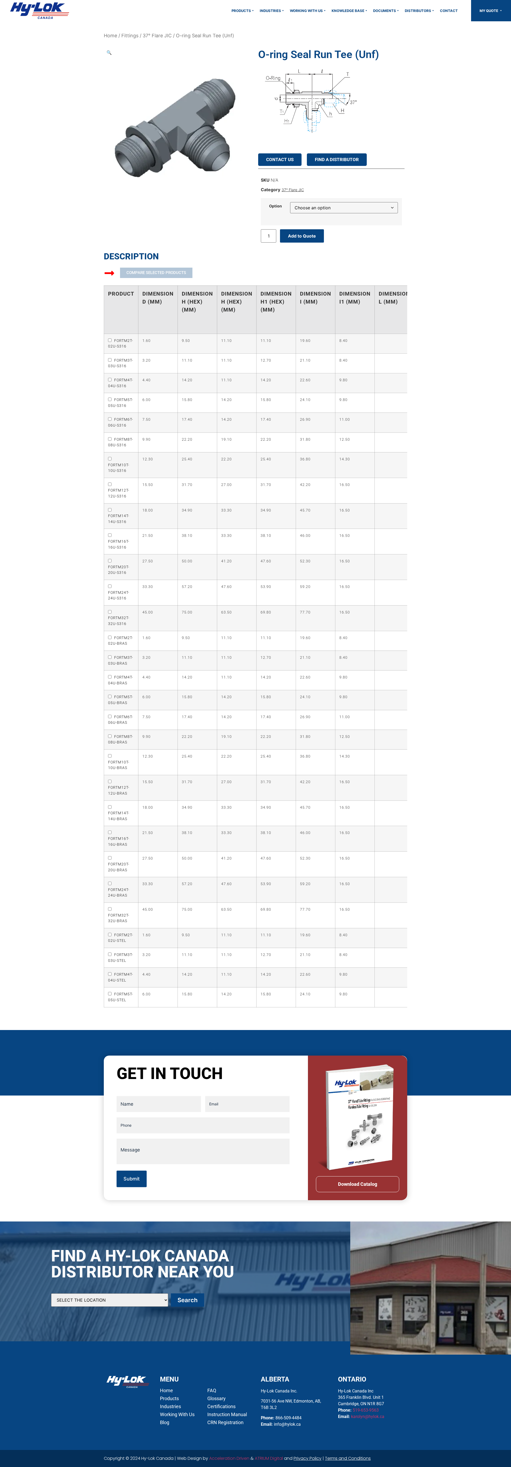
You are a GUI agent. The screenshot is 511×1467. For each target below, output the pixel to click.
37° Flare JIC (157, 35)
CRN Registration (225, 1422)
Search (187, 1300)
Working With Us (306, 11)
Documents (384, 11)
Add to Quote (302, 236)
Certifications (221, 1406)
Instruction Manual (227, 1414)
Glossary (216, 1398)
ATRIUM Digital (269, 1458)
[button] (109, 52)
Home (110, 35)
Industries (270, 11)
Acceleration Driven (229, 1458)
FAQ (211, 1390)
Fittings (129, 35)
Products (241, 11)
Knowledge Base (348, 11)
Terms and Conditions (348, 1458)
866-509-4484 (288, 1417)
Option (275, 206)
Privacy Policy (308, 1458)
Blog (164, 1422)
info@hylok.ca (287, 1424)
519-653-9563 (366, 1410)
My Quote (489, 11)
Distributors (418, 11)
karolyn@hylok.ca (367, 1416)
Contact (449, 11)
